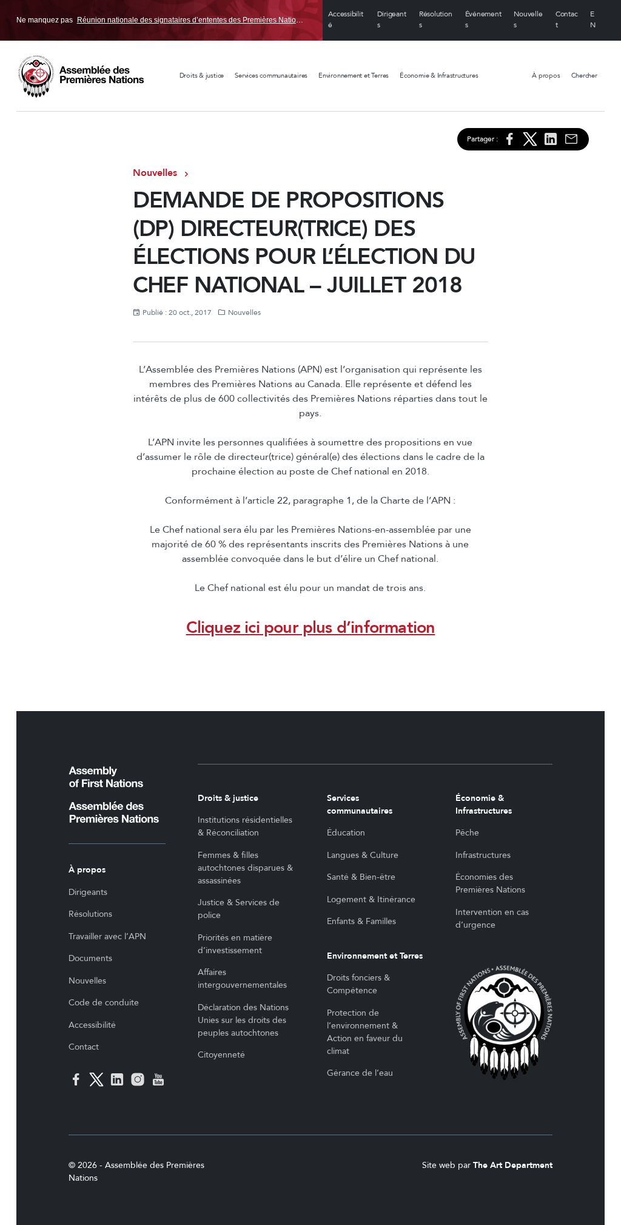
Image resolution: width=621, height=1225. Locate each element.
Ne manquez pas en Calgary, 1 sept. (161, 20)
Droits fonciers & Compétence (358, 984)
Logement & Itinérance (371, 899)
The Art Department (512, 1165)
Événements (483, 20)
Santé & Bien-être (361, 877)
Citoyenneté (221, 1055)
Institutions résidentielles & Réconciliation (245, 826)
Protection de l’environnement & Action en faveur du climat (365, 1032)
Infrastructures (483, 855)
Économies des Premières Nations (490, 883)
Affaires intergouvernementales (242, 979)
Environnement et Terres (353, 75)
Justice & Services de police (239, 909)
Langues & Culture (362, 855)
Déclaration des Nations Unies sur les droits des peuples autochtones (243, 1020)
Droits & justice (202, 75)
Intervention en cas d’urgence (492, 918)
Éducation (346, 833)
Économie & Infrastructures (439, 75)
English (595, 20)
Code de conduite (104, 1002)
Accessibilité (345, 20)
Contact (567, 20)
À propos (546, 75)
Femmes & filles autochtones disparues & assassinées (245, 867)
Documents (90, 958)
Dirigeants (391, 20)
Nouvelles (528, 20)
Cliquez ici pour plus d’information (310, 627)
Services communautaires (271, 75)
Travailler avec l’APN (107, 936)
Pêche (467, 833)
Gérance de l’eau (360, 1073)
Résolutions (435, 20)
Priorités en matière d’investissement (235, 944)
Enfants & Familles (361, 921)
